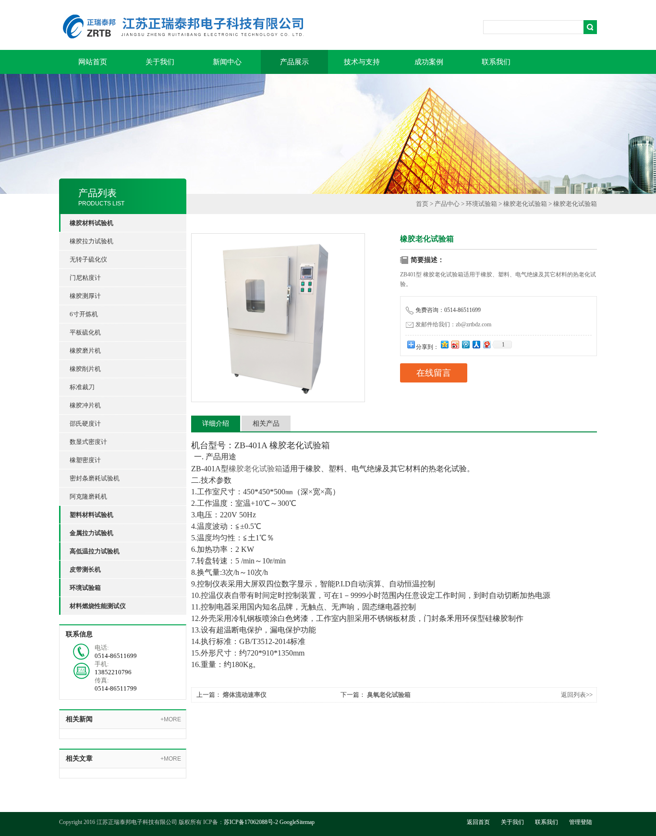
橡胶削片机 (85, 368)
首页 (422, 203)
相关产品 (266, 423)
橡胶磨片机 (85, 350)
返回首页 (478, 822)
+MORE (170, 719)
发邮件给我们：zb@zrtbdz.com (453, 324)
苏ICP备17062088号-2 (251, 822)
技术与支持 (362, 62)
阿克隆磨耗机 (88, 496)
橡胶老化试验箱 (525, 203)
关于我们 (160, 62)
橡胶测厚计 (85, 295)
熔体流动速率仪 (245, 694)
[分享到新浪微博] (454, 344)
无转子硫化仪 (88, 259)
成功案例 (428, 62)
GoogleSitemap (297, 822)
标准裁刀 (82, 387)
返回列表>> (577, 694)
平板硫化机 (85, 332)
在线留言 (433, 373)
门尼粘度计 (85, 277)
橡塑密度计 (85, 460)
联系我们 (496, 62)
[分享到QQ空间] (444, 344)
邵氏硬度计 (85, 423)
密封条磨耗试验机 (95, 478)
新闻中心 (227, 62)
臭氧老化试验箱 (389, 694)
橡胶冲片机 (85, 405)
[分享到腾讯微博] (465, 344)
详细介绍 (215, 423)
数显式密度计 (88, 441)
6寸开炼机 (84, 314)
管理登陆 (580, 822)
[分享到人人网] (476, 344)
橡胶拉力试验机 (91, 241)
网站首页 (92, 62)
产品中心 (447, 203)
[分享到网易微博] (486, 344)
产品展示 (294, 62)
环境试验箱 (481, 203)
